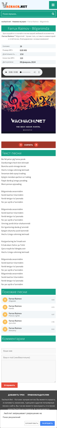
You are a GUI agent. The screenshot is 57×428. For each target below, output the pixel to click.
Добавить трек (16, 394)
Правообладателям (38, 394)
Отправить (9, 385)
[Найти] (53, 13)
